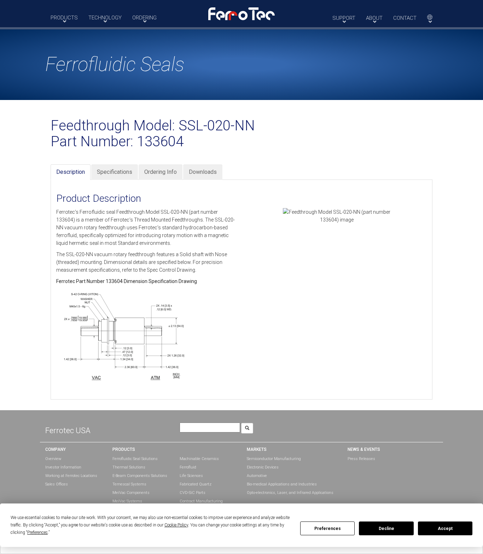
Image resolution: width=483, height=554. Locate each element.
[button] (241, 13)
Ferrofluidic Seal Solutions (135, 458)
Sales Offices (56, 484)
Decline (386, 528)
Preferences (327, 528)
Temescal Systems (129, 484)
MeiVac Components (131, 492)
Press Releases (361, 458)
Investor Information (63, 467)
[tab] (71, 172)
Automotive (257, 475)
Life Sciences (191, 475)
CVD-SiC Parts (192, 492)
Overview (53, 458)
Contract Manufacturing (201, 501)
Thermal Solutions (128, 467)
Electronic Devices (263, 467)
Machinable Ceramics (199, 458)
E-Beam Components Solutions (139, 475)
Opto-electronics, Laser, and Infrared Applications (290, 492)
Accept (445, 528)
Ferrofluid (188, 467)
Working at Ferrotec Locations (71, 475)
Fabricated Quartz (195, 484)
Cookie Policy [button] (176, 525)
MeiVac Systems (127, 501)
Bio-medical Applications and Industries (282, 484)
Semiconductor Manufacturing (274, 458)
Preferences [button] (37, 532)
